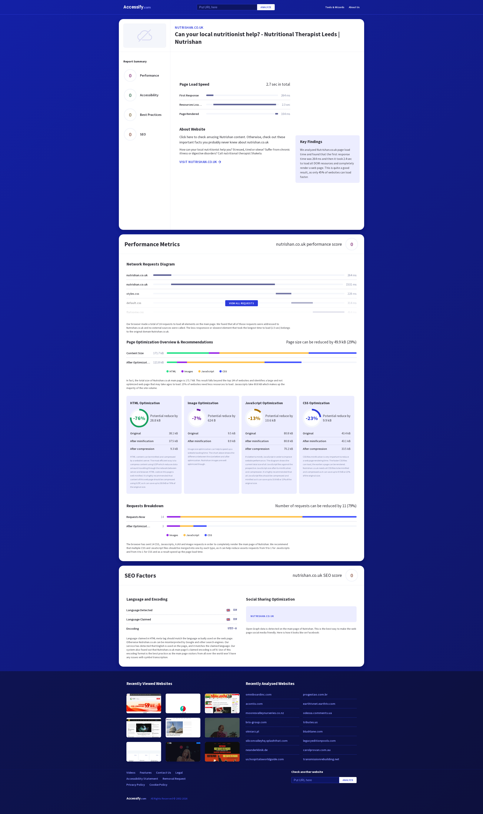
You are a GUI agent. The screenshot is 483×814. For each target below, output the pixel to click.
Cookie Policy (158, 784)
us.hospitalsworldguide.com (265, 759)
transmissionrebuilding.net (321, 759)
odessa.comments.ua (317, 713)
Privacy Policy (135, 784)
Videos (130, 772)
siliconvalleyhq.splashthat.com (267, 740)
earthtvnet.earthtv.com (319, 704)
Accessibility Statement (142, 778)
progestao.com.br (315, 694)
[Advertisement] (267, 64)
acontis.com (254, 704)
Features (146, 772)
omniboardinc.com (258, 694)
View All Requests (241, 303)
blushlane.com (313, 731)
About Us (354, 7)
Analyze (266, 7)
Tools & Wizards (334, 7)
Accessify (137, 7)
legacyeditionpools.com (319, 740)
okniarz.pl (252, 731)
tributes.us (310, 722)
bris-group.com (256, 722)
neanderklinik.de (257, 750)
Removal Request (174, 778)
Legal (179, 772)
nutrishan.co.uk (189, 27)
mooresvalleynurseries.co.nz (265, 713)
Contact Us (163, 772)
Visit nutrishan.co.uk (198, 162)
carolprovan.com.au (317, 750)
